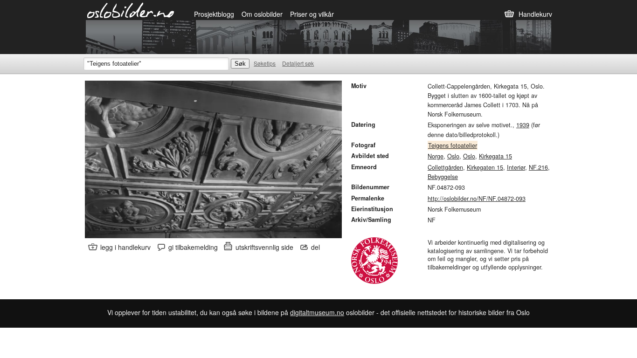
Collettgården (445, 167)
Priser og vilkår (312, 14)
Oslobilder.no (130, 9)
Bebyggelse (443, 176)
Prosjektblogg (214, 14)
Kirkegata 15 (495, 156)
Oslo (453, 156)
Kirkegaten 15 (485, 167)
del (315, 247)
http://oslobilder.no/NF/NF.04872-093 (477, 198)
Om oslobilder (262, 14)
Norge (435, 156)
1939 (522, 125)
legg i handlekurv (125, 247)
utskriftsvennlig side (264, 247)
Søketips (265, 63)
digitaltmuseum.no (317, 312)
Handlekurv (535, 14)
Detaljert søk (298, 63)
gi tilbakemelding (193, 247)
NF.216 (538, 167)
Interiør (516, 167)
